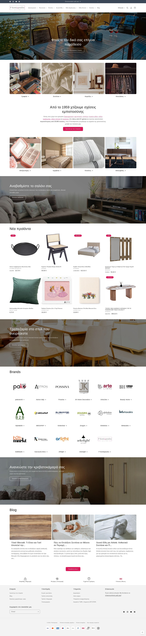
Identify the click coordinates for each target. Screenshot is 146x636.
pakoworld (19, 399)
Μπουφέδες (120, 170)
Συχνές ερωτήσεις (46, 593)
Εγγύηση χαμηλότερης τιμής (18, 599)
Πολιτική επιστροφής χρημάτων (67, 622)
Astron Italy (40, 399)
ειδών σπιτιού (55, 119)
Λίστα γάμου (77, 596)
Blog (11, 596)
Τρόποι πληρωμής (46, 599)
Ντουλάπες (120, 96)
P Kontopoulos (104, 452)
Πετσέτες (88, 170)
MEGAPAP (40, 425)
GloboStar (61, 425)
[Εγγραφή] (38, 612)
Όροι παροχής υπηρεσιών (93, 622)
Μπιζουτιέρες (24, 170)
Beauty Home (125, 399)
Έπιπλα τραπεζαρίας (19, 345)
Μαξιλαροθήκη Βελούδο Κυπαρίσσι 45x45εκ (21, 308)
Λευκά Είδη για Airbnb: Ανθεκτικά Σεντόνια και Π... (111, 543)
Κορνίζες (88, 96)
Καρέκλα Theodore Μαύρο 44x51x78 (51, 266)
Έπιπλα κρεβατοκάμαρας (20, 478)
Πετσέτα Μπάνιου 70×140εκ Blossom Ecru (84, 308)
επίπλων (85, 116)
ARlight (61, 452)
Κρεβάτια (56, 170)
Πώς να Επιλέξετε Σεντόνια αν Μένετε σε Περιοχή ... (72, 543)
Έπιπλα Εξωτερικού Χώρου (73, 50)
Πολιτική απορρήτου (80, 622)
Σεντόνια (56, 96)
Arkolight (82, 452)
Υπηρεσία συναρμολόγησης (81, 599)
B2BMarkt (18, 452)
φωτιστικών (78, 116)
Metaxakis (125, 425)
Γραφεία (24, 96)
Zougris (82, 425)
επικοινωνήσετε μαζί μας (113, 595)
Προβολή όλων (73, 569)
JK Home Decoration (82, 399)
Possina (61, 399)
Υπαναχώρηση (45, 602)
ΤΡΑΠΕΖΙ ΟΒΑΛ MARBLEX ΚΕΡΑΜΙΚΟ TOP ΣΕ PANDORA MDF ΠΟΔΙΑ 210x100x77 (118, 309)
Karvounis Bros (40, 452)
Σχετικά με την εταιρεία (73, 129)
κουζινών (66, 119)
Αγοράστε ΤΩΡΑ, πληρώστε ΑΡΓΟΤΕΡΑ (84, 602)
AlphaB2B (19, 425)
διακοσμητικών (69, 116)
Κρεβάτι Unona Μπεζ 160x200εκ (82, 266)
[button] (32, 8)
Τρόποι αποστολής (47, 596)
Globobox (103, 425)
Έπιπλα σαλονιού (17, 197)
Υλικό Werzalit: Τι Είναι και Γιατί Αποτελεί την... (26, 543)
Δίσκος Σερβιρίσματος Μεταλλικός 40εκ (20, 266)
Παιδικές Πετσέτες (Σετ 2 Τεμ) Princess (51, 308)
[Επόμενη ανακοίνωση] (98, 1)
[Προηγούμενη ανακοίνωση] (48, 1)
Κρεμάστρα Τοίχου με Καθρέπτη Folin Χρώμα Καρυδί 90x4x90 (119, 267)
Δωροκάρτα (76, 593)
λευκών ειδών (93, 116)
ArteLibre (104, 399)
